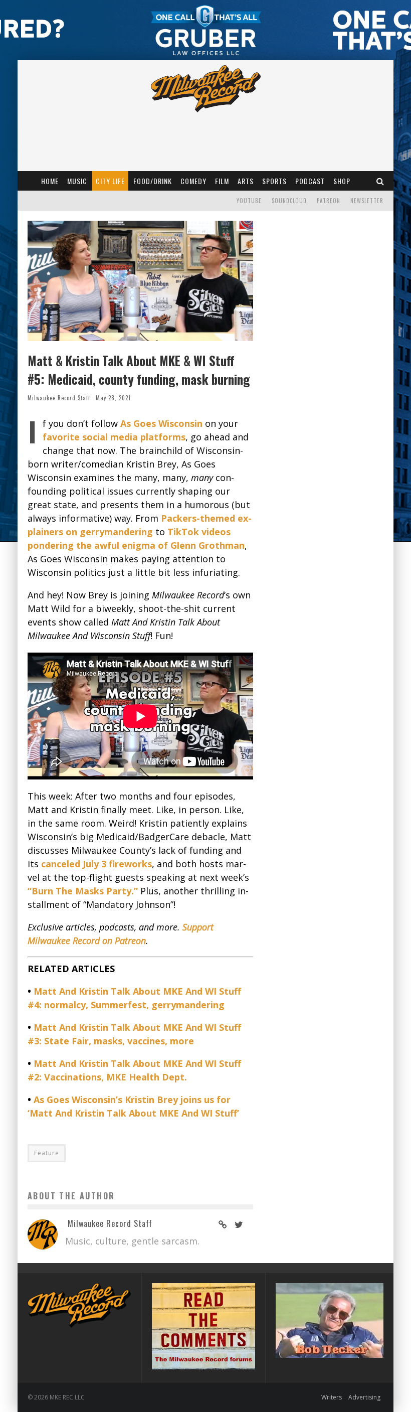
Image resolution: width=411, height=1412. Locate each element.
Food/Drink (152, 181)
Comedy (193, 181)
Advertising (364, 1397)
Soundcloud (289, 201)
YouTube (249, 201)
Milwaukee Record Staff (59, 398)
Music (77, 181)
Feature (46, 1153)
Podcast (310, 181)
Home (50, 181)
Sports (274, 181)
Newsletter (366, 201)
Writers (331, 1397)
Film (222, 181)
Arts (246, 181)
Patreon (328, 201)
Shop (341, 181)
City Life (110, 181)
